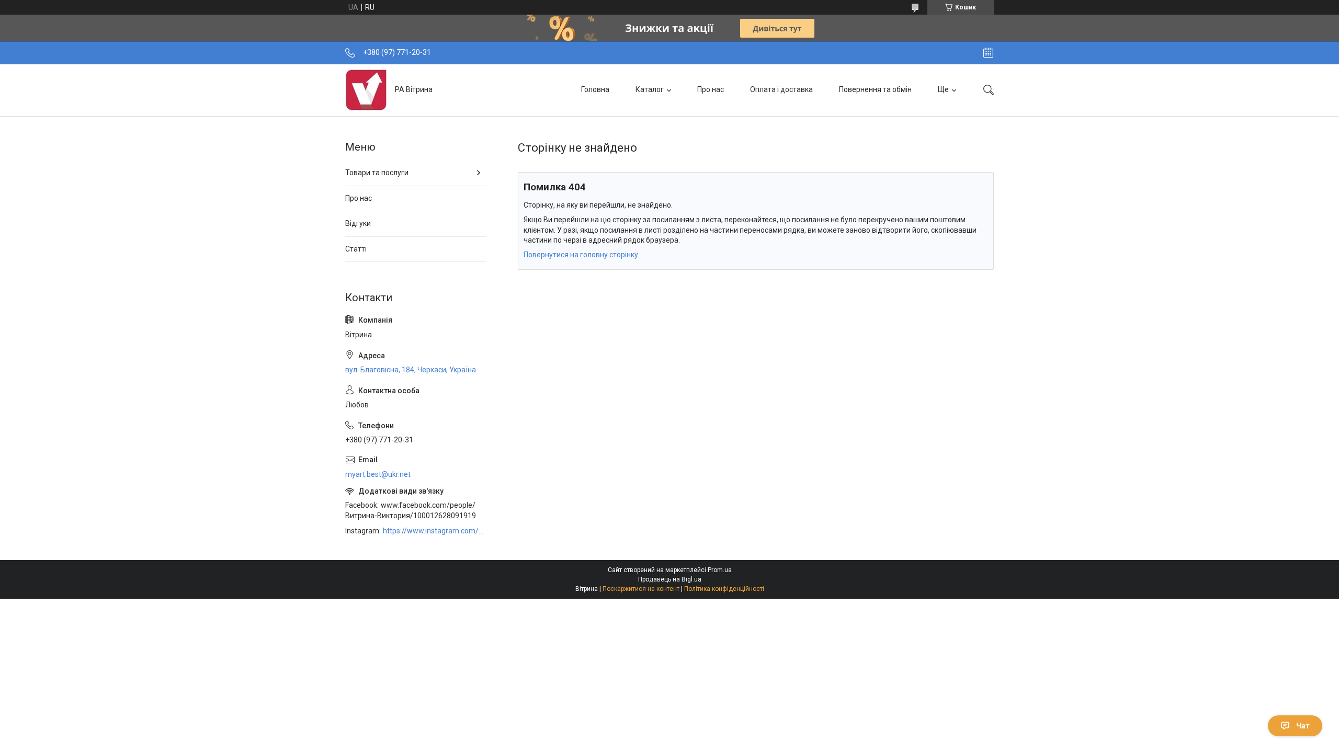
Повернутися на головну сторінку (581, 254)
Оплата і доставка (781, 89)
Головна (595, 89)
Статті (356, 249)
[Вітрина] (366, 90)
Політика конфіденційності (724, 588)
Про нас (710, 89)
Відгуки (358, 223)
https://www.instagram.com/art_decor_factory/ (434, 531)
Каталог (650, 89)
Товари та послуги (376, 172)
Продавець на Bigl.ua (669, 579)
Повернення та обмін (875, 89)
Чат (1303, 726)
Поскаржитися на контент (641, 588)
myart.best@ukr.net (378, 474)
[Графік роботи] (988, 52)
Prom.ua (720, 570)
